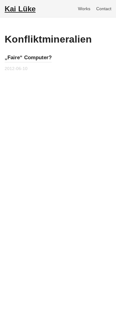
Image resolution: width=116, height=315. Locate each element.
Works (84, 8)
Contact (103, 8)
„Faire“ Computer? (28, 57)
